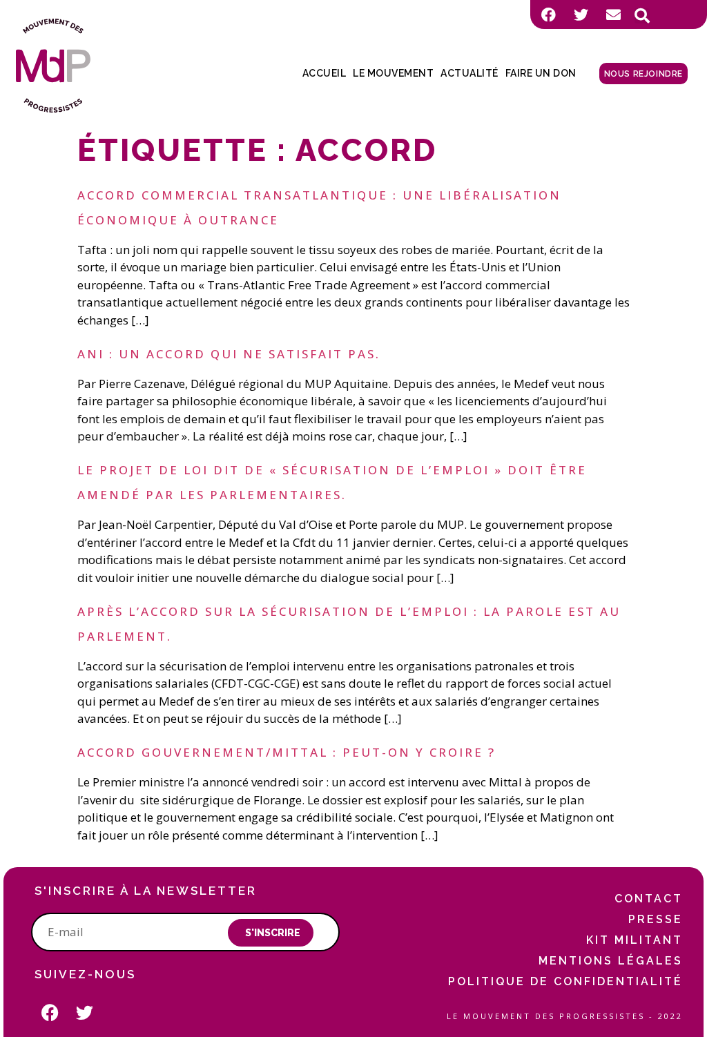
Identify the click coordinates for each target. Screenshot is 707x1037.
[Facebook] (548, 14)
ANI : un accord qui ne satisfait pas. (228, 354)
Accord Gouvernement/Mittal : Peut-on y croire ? (286, 752)
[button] (642, 15)
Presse (655, 919)
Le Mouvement (393, 73)
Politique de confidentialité (565, 981)
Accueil (324, 73)
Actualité (469, 73)
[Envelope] (613, 14)
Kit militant (634, 940)
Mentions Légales (611, 960)
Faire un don (541, 73)
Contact (648, 898)
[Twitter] (580, 14)
